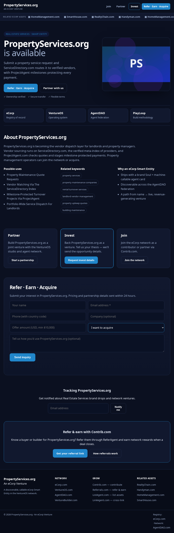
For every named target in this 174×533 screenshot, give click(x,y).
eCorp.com (61, 484)
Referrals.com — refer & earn (109, 489)
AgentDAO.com (63, 494)
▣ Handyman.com (127, 16)
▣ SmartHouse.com (73, 16)
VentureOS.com (64, 489)
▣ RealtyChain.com (101, 16)
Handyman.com (146, 489)
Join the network (134, 260)
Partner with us (53, 88)
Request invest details (81, 260)
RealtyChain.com (146, 484)
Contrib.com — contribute (107, 484)
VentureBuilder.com (66, 500)
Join (108, 6)
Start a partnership (23, 260)
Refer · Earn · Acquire (156, 6)
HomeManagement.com (150, 494)
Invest (134, 6)
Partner (120, 6)
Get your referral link (70, 453)
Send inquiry (22, 357)
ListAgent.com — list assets (108, 494)
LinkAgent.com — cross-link (108, 500)
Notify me (118, 408)
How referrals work (105, 453)
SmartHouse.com (146, 500)
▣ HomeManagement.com (42, 16)
